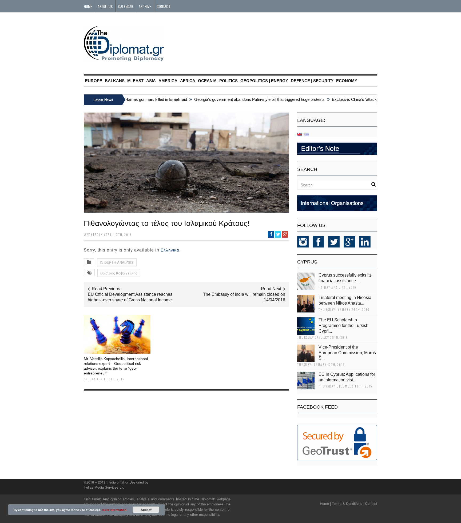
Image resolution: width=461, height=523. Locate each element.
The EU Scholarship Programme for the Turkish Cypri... (343, 325)
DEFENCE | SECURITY (312, 80)
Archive (145, 6)
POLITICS (228, 80)
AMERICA (167, 80)
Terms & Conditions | (348, 503)
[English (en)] (299, 134)
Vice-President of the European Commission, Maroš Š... (347, 353)
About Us (105, 6)
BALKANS (115, 80)
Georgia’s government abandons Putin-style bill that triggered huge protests (252, 99)
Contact (163, 6)
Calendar (125, 6)
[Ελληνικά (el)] (306, 134)
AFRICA (187, 80)
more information (114, 510)
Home (88, 6)
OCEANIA (207, 80)
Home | (325, 503)
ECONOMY (346, 80)
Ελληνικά (170, 250)
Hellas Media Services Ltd (104, 487)
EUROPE (93, 80)
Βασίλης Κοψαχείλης (118, 273)
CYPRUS (307, 262)
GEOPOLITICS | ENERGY (264, 80)
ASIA (151, 80)
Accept (146, 509)
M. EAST (135, 80)
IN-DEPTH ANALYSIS (117, 262)
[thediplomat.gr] (124, 59)
